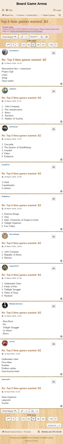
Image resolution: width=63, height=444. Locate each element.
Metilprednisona (16, 304)
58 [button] (38, 44)
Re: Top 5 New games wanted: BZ (24, 59)
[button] (8, 45)
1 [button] (17, 44)
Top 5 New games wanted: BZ (24, 21)
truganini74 (14, 266)
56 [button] (28, 44)
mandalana (13, 51)
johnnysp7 (13, 127)
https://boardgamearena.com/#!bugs (26, 31)
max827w (6, 165)
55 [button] (24, 44)
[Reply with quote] (53, 53)
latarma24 (6, 379)
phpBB (22, 438)
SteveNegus (14, 234)
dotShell (12, 89)
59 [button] (43, 44)
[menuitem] (9, 10)
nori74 (12, 341)
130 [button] (51, 44)
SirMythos (6, 196)
